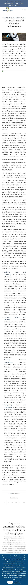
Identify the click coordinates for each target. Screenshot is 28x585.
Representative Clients (8, 3)
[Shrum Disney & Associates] (11, 10)
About (12, 1)
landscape (15, 494)
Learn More (17, 582)
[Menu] (25, 10)
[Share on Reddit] (24, 502)
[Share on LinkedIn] (16, 502)
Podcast (16, 3)
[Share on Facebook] (4, 502)
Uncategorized (20, 18)
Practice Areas (18, 1)
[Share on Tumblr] (20, 502)
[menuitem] (8, 1)
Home (7, 1)
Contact (21, 3)
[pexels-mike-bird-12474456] (14, 37)
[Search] (21, 10)
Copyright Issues (8, 18)
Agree (10, 582)
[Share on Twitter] (8, 502)
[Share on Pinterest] (12, 502)
